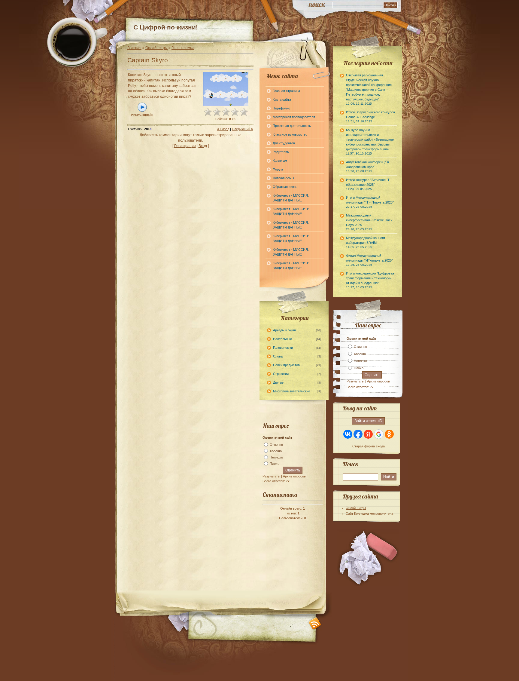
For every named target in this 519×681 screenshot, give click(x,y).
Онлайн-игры (356, 508)
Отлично (276, 444)
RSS (315, 623)
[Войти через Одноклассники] (389, 434)
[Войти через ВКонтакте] (347, 434)
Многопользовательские (291, 391)
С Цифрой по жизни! (165, 27)
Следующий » (242, 129)
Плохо (274, 463)
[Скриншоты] (225, 89)
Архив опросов (294, 476)
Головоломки (182, 48)
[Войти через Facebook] (358, 434)
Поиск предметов (286, 365)
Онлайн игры (156, 48)
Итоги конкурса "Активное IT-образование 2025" (368, 184)
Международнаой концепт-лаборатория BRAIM (366, 242)
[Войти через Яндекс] (368, 434)
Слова (278, 356)
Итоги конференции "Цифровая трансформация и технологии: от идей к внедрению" (370, 280)
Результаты (271, 476)
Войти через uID (368, 421)
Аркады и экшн (284, 330)
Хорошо (276, 451)
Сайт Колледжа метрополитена (369, 513)
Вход (203, 146)
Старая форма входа (368, 446)
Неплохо (276, 457)
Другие (278, 382)
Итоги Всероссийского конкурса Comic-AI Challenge (370, 116)
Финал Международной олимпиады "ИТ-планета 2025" (369, 260)
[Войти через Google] (379, 434)
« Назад (223, 129)
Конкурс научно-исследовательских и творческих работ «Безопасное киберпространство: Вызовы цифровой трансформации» (370, 141)
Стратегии (281, 374)
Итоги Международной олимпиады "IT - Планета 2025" (370, 202)
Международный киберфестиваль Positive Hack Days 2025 (369, 222)
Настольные (282, 339)
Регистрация (185, 146)
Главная (134, 48)
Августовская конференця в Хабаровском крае (367, 166)
